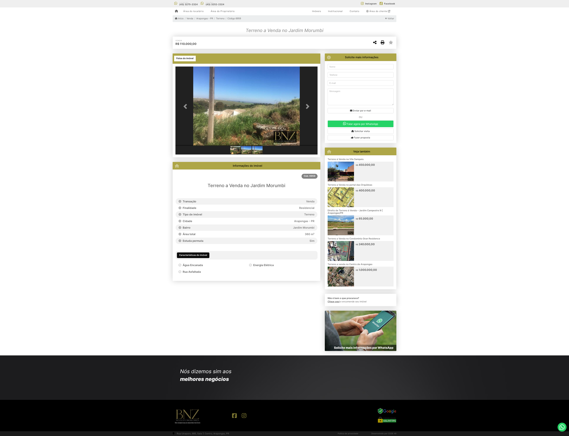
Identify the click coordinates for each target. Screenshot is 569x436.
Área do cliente (378, 11)
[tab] (185, 58)
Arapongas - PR (204, 18)
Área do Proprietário (223, 11)
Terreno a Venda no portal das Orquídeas (350, 184)
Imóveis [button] (316, 11)
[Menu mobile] (176, 11)
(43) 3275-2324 (188, 4)
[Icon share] (234, 416)
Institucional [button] (335, 11)
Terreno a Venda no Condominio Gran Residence (354, 238)
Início (180, 18)
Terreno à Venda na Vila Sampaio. (346, 159)
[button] (186, 106)
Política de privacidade (348, 433)
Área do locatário (193, 11)
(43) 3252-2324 (215, 4)
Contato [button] (354, 11)
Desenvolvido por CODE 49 (383, 433)
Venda (190, 18)
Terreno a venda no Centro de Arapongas (350, 264)
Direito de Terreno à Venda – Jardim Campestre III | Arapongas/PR (355, 211)
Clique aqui (334, 301)
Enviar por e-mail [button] (361, 110)
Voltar (390, 18)
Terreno (220, 18)
